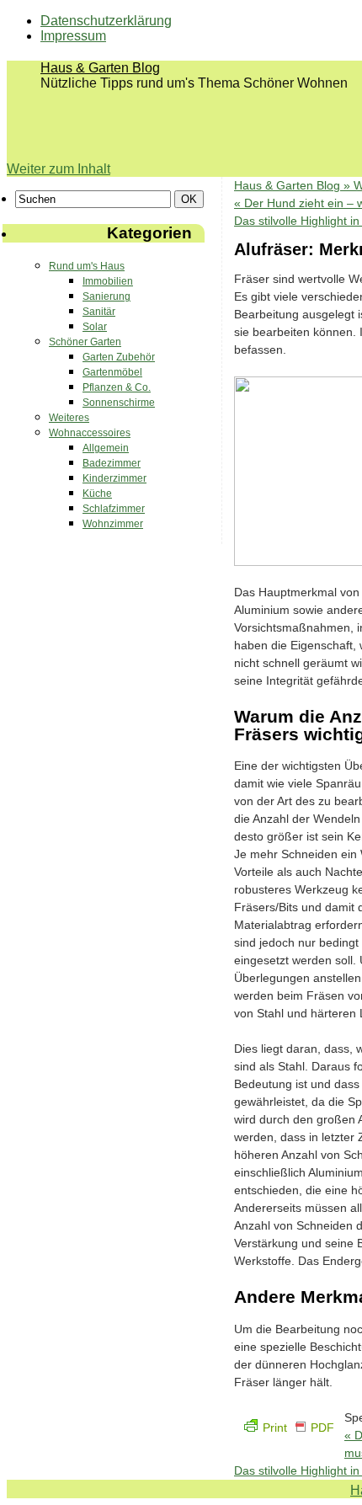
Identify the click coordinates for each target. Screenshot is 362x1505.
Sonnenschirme (119, 402)
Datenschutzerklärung (106, 20)
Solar (95, 327)
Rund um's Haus (87, 266)
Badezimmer (112, 463)
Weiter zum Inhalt (58, 169)
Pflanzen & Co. (117, 387)
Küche (97, 493)
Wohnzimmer (113, 524)
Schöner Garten (85, 342)
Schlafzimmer (114, 509)
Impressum (73, 36)
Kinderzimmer (114, 478)
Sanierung (106, 296)
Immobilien (108, 281)
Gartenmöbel (112, 372)
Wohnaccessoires (89, 433)
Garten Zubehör (119, 357)
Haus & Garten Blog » (294, 185)
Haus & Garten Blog (100, 68)
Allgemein (106, 448)
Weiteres (69, 418)
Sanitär (99, 312)
